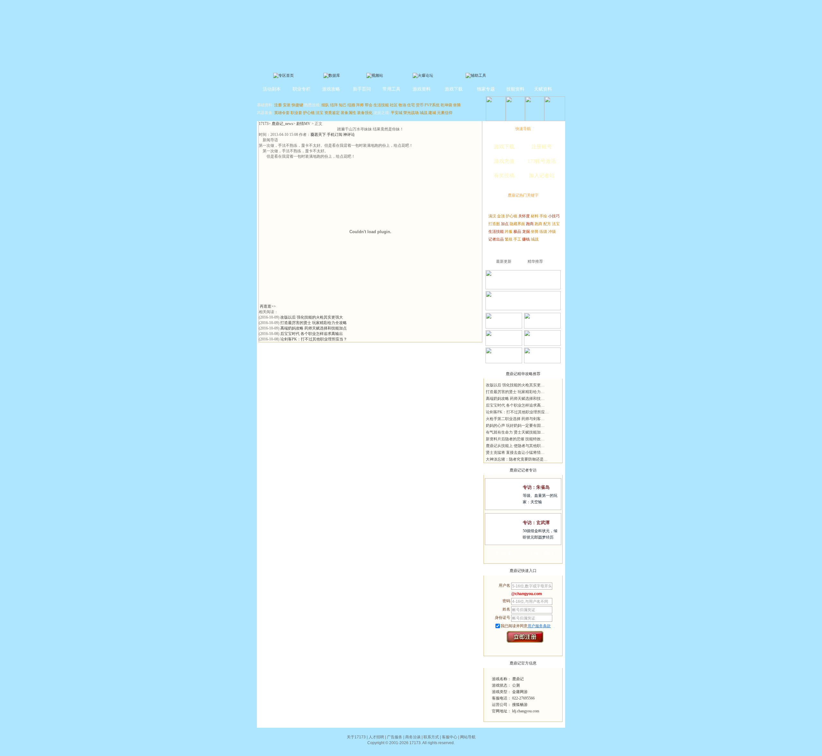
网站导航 (468, 737)
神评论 (349, 134)
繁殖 (508, 239)
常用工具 (391, 89)
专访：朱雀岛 (536, 487)
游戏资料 (422, 89)
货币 (420, 105)
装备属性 (348, 112)
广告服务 (394, 737)
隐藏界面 (517, 224)
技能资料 (515, 89)
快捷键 (297, 105)
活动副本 (272, 89)
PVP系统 (432, 105)
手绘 (543, 216)
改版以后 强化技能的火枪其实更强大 (311, 317)
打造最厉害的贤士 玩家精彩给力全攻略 (313, 323)
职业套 (296, 112)
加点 (505, 224)
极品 (517, 231)
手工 (517, 239)
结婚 (351, 105)
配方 (547, 224)
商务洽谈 (413, 737)
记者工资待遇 (542, 553)
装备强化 (364, 112)
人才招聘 (376, 737)
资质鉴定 (332, 112)
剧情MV (303, 123)
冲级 (552, 231)
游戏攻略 (331, 89)
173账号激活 (542, 161)
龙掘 (526, 231)
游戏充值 (504, 161)
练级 (543, 231)
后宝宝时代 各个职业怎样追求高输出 (311, 333)
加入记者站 (542, 175)
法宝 (319, 112)
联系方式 (431, 737)
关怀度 (524, 216)
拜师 (360, 105)
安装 (287, 105)
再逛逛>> (268, 306)
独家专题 (486, 89)
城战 (423, 112)
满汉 (492, 216)
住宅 (411, 105)
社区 (394, 105)
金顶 (501, 216)
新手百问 (362, 89)
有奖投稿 (504, 175)
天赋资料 (543, 89)
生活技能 (381, 105)
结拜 (334, 105)
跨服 (508, 231)
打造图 (494, 224)
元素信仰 (444, 112)
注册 (278, 105)
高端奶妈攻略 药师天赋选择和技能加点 (313, 328)
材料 (534, 216)
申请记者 (503, 553)
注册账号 (541, 146)
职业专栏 (301, 89)
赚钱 (526, 239)
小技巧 (554, 216)
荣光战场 (411, 112)
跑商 (530, 224)
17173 (263, 123)
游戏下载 (454, 89)
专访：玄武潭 (536, 522)
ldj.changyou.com (525, 711)
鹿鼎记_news (282, 123)
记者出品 (496, 239)
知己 (342, 105)
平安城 (396, 112)
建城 (432, 112)
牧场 (402, 105)
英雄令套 (282, 112)
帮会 (368, 105)
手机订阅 (334, 134)
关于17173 (356, 737)
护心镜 (309, 112)
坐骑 (457, 105)
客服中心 (449, 737)
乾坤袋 (446, 105)
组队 (325, 105)
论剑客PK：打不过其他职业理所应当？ (313, 339)
